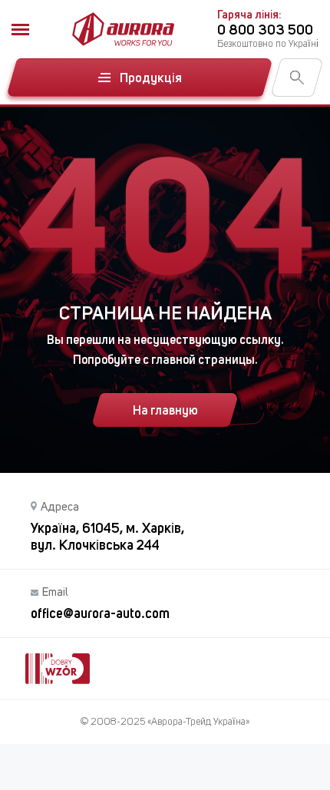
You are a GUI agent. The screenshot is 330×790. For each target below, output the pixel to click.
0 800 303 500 (265, 29)
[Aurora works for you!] (123, 29)
